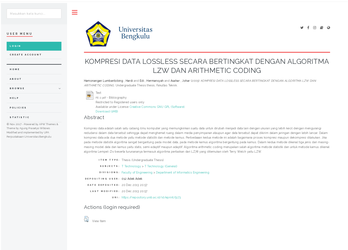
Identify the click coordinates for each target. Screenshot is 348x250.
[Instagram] (314, 28)
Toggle (74, 12)
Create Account (26, 54)
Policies (18, 107)
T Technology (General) (161, 166)
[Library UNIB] (328, 28)
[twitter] (301, 28)
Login (15, 46)
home (15, 69)
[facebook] (308, 28)
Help (14, 98)
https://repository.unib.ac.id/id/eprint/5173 (151, 197)
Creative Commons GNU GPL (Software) (157, 106)
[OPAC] (321, 28)
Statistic (20, 117)
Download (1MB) (107, 111)
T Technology (131, 166)
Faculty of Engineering (137, 172)
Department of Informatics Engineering (182, 172)
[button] (86, 219)
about (16, 79)
